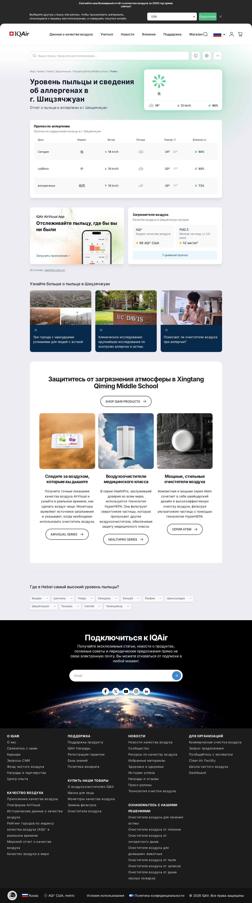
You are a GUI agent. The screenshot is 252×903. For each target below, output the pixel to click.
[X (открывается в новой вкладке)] (115, 691)
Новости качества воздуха (150, 742)
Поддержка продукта (85, 742)
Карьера (14, 754)
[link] (205, 34)
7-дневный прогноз (175, 255)
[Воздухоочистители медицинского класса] (126, 441)
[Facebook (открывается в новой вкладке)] (105, 691)
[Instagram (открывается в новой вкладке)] (136, 691)
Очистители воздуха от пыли (152, 860)
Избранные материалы (146, 760)
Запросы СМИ (18, 760)
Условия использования (105, 895)
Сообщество (138, 748)
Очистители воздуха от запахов (154, 866)
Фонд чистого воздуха (25, 767)
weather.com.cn (54, 270)
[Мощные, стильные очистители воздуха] (185, 441)
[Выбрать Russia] (219, 34)
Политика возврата (83, 767)
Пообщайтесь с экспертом (211, 754)
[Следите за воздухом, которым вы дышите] (67, 441)
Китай (40, 71)
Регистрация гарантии (86, 754)
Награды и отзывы (143, 779)
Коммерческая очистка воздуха (215, 742)
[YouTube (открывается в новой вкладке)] (126, 691)
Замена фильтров (82, 805)
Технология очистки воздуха (152, 791)
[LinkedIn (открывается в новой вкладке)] (146, 691)
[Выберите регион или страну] (219, 34)
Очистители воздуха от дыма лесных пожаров (152, 875)
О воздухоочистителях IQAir (91, 787)
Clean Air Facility (202, 760)
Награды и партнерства (26, 773)
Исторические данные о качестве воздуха (35, 814)
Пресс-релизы (140, 785)
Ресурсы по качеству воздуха (152, 754)
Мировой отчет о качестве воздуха (29, 845)
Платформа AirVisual (23, 805)
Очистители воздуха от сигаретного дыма (147, 839)
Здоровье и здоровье (146, 767)
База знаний (78, 760)
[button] (153, 236)
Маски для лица (81, 793)
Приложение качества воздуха (32, 799)
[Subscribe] (176, 675)
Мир (32, 71)
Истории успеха (141, 773)
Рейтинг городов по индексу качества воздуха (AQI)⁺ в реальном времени (30, 829)
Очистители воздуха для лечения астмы (155, 820)
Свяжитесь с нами (22, 748)
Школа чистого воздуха (208, 767)
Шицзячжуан (63, 71)
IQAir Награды (79, 748)
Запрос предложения (206, 748)
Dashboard (197, 773)
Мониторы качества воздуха (91, 799)
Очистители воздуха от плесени (154, 829)
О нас (11, 742)
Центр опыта (17, 779)
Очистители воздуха (84, 811)
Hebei (50, 71)
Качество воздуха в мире (28, 854)
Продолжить (207, 16)
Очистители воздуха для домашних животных (148, 851)
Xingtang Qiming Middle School (90, 71)
